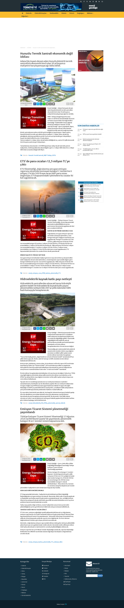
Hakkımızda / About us (71, 579)
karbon (48, 273)
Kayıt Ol (100, 575)
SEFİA (54, 155)
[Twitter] (38, 104)
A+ (68, 104)
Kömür (64, 13)
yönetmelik (54, 273)
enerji (30, 273)
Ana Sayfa (67, 565)
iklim (61, 542)
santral (58, 403)
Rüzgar (24, 576)
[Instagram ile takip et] (93, 1)
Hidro (23, 571)
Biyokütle (24, 579)
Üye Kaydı (67, 581)
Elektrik (28, 13)
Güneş (23, 574)
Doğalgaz (80, 13)
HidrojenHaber (87, 182)
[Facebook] (34, 104)
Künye (66, 568)
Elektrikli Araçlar (40, 13)
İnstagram (46, 573)
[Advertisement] (62, 31)
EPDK (43, 273)
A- (72, 104)
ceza (39, 273)
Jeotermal (24, 582)
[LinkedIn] (41, 104)
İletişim (67, 571)
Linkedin (45, 571)
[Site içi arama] (80, 1)
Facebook (46, 565)
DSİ (42, 403)
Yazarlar (67, 576)
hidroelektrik (36, 403)
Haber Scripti (60, 604)
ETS (59, 273)
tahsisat (56, 542)
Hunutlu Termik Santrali (36, 155)
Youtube (45, 576)
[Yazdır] (50, 104)
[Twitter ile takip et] (87, 1)
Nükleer (89, 13)
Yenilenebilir (54, 13)
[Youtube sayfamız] (96, 1)
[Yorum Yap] (53, 104)
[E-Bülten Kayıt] (102, 1)
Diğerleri (25, 16)
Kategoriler (24, 562)
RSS (44, 579)
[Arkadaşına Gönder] (47, 104)
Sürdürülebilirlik (26, 595)
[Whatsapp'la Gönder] (44, 104)
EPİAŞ (45, 403)
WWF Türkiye (48, 155)
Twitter (45, 568)
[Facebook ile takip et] (84, 1)
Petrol (72, 13)
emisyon (35, 273)
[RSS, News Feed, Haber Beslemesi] (99, 1)
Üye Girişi (67, 584)
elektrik (62, 403)
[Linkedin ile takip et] (90, 1)
